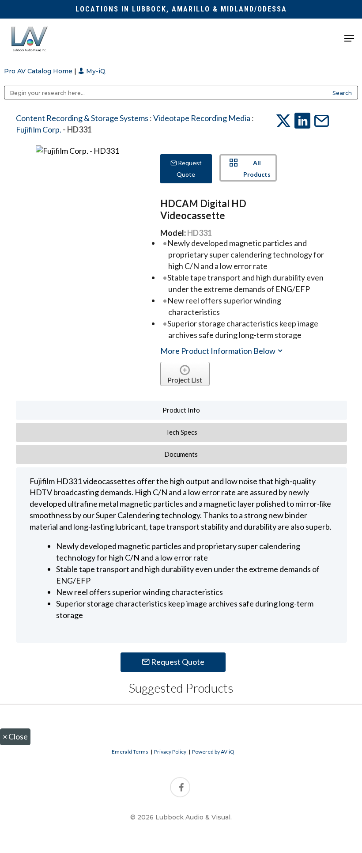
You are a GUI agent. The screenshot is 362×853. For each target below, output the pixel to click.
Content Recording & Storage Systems (82, 118)
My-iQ (95, 71)
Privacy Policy (170, 751)
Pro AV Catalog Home (39, 71)
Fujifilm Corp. (38, 129)
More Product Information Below (218, 351)
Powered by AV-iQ (213, 751)
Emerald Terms (130, 751)
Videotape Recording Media (201, 118)
